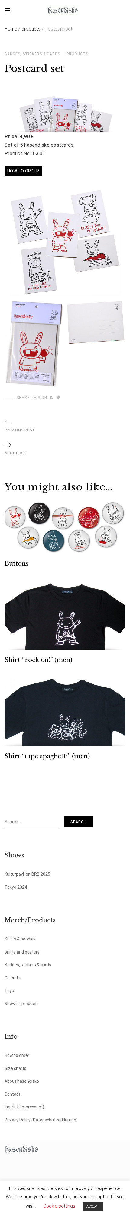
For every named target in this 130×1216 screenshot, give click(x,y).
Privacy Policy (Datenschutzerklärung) (41, 1119)
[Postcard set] (52, 398)
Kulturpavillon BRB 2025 (27, 874)
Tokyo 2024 (16, 887)
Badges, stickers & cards (28, 964)
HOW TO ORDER (23, 171)
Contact (12, 1094)
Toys (9, 990)
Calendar (13, 977)
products (32, 29)
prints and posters (22, 952)
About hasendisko (22, 1081)
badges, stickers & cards (32, 54)
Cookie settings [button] (59, 1206)
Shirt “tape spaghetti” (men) (47, 756)
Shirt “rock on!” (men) (38, 659)
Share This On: (32, 398)
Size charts (15, 1068)
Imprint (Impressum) (24, 1106)
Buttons (16, 563)
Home (12, 29)
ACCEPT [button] (92, 1206)
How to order (17, 1055)
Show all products (22, 1003)
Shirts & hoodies (20, 939)
